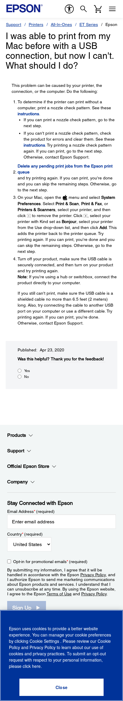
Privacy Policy (93, 574)
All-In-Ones (61, 24)
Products (16, 435)
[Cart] (98, 9)
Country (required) (25, 534)
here (36, 666)
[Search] (83, 9)
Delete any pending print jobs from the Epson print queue (65, 169)
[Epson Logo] (24, 8)
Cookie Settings (45, 641)
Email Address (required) (31, 511)
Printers (36, 24)
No (26, 377)
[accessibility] (69, 9)
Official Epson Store (28, 466)
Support (13, 24)
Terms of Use (59, 593)
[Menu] (112, 9)
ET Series (88, 24)
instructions (28, 113)
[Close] (61, 687)
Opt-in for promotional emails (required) (50, 561)
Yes (27, 371)
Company (17, 482)
